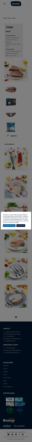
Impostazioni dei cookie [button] (9, 225)
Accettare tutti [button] (20, 225)
